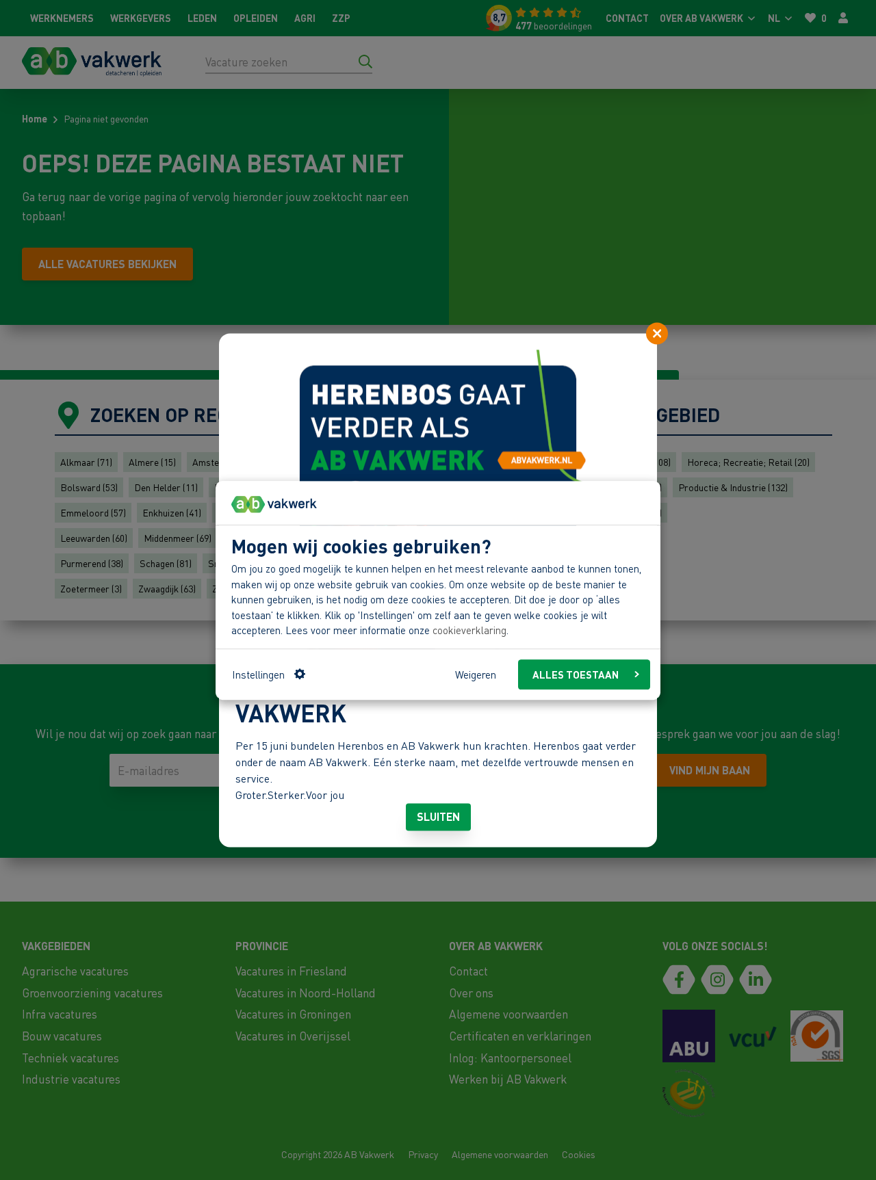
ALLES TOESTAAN (575, 674)
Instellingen (258, 674)
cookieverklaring (469, 630)
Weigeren (475, 674)
